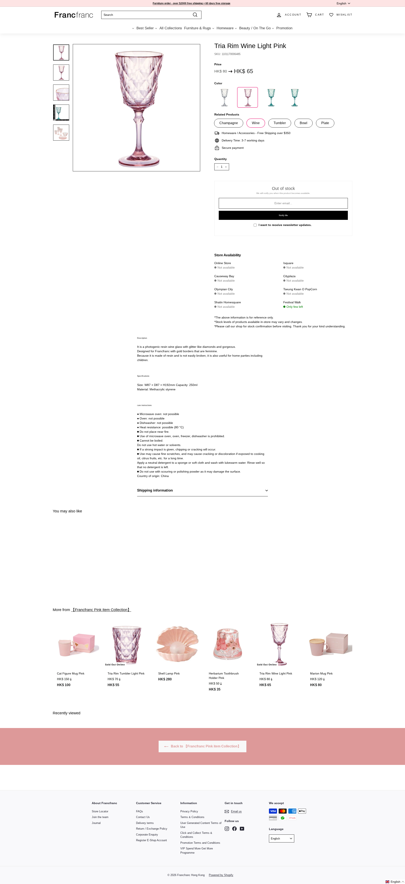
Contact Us (143, 817)
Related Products (226, 114)
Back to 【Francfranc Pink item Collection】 (205, 746)
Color (218, 83)
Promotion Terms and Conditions (200, 842)
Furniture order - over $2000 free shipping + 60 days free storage (191, 3)
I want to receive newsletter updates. (285, 225)
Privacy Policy (189, 811)
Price (217, 64)
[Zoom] (136, 107)
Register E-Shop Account (151, 840)
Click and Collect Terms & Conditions (196, 835)
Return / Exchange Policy (151, 828)
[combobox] (151, 15)
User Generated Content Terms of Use (200, 825)
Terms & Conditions (192, 817)
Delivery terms (145, 823)
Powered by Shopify (221, 875)
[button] (395, 882)
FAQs (139, 811)
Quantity (220, 159)
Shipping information (155, 490)
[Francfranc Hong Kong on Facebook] (234, 828)
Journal (96, 823)
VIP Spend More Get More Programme (196, 850)
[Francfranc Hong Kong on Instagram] (227, 828)
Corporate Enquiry (147, 834)
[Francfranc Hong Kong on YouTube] (242, 828)
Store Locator (100, 811)
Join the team (100, 817)
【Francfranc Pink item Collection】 (101, 610)
